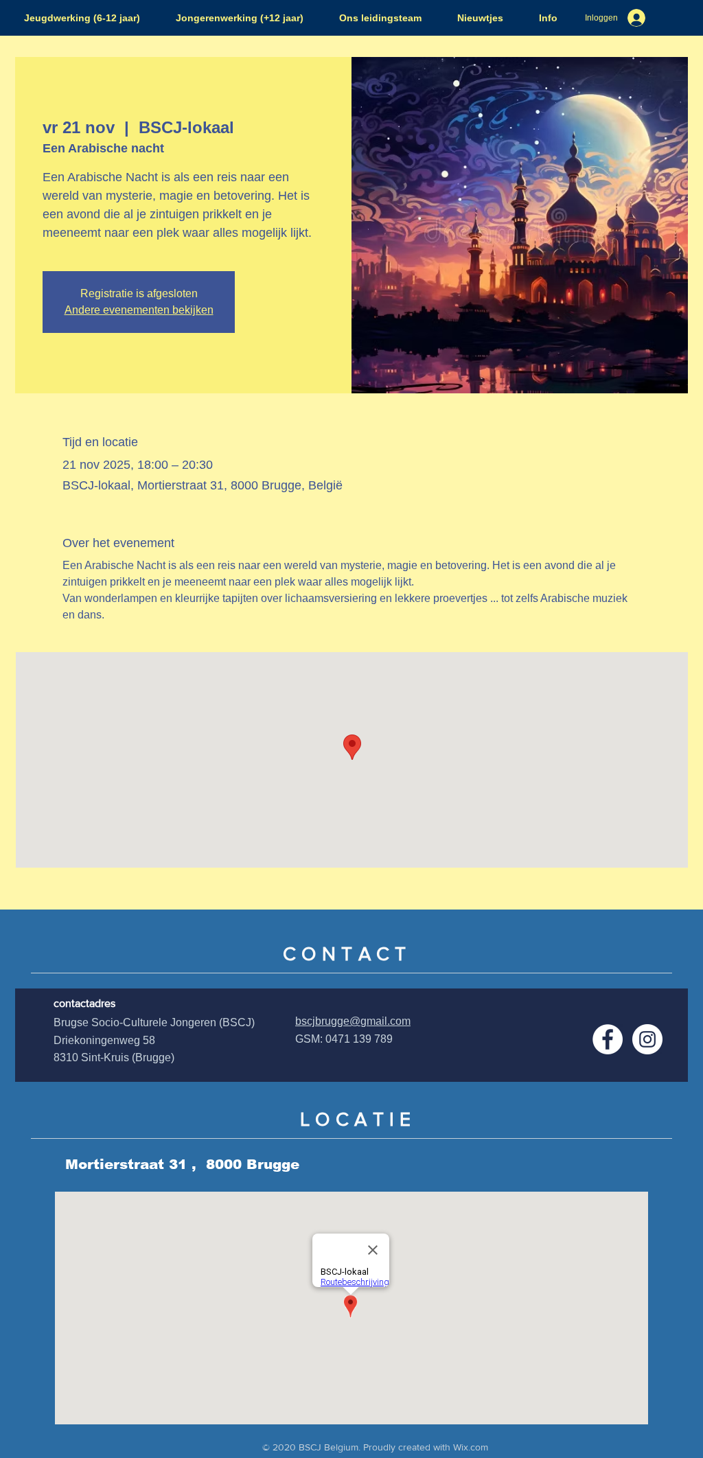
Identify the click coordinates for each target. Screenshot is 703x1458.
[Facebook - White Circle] (607, 1039)
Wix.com (470, 1447)
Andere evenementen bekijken (139, 310)
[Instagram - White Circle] (647, 1039)
